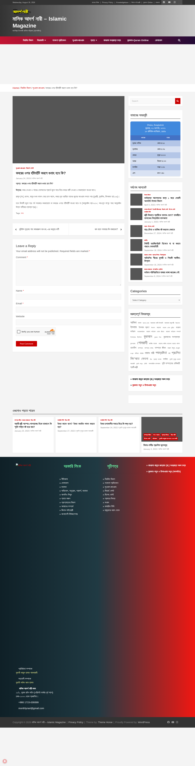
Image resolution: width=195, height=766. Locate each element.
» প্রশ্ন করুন (64, 498)
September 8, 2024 (152, 276)
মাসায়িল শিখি (147, 212)
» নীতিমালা (63, 479)
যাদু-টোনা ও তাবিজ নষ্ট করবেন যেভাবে (159, 229)
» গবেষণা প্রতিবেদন (110, 483)
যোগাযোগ (158, 40)
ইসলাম (133, 327)
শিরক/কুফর (163, 255)
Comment (22, 257)
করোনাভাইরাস (140, 332)
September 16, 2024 (153, 265)
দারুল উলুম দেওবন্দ (174, 348)
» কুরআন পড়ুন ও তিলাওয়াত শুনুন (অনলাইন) (163, 471)
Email (19, 303)
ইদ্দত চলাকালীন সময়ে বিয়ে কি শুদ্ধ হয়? (116, 423)
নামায (147, 352)
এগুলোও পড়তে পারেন (24, 410)
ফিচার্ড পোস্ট (30, 168)
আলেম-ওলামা (146, 323)
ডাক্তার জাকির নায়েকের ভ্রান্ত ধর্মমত (169, 343)
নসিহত (137, 353)
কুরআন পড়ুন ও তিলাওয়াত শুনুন (144, 385)
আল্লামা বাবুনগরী (169, 323)
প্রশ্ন (92, 40)
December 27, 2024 (152, 233)
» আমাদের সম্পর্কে (66, 506)
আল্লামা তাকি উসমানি (156, 323)
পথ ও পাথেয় (156, 435)
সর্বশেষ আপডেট (138, 187)
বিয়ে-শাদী (33, 420)
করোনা (159, 327)
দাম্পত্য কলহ (149, 348)
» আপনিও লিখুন (65, 494)
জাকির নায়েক (153, 343)
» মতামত (63, 487)
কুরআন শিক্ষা (157, 337)
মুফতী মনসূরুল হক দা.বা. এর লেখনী (168, 438)
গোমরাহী (142, 342)
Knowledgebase (122, 2)
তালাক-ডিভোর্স (148, 209)
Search (177, 101)
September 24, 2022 (109, 427)
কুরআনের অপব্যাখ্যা (172, 336)
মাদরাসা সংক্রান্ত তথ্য (112, 40)
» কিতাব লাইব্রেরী (66, 510)
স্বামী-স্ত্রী (134, 367)
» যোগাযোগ (63, 483)
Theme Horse (105, 722)
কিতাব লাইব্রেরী (135, 2)
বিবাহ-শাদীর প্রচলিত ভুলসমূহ (155, 445)
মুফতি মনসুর (139, 363)
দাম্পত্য (140, 348)
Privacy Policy (107, 2)
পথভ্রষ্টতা (161, 353)
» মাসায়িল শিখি (108, 506)
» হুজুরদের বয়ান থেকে (111, 510)
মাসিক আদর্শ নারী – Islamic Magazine (49, 722)
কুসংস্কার (132, 343)
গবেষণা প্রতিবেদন (59, 40)
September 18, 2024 (153, 250)
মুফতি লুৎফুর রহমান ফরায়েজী (84, 431)
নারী (152, 353)
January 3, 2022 (150, 449)
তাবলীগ (133, 347)
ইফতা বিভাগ (147, 195)
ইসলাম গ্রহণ (144, 327)
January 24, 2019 (23, 178)
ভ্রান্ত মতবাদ (157, 359)
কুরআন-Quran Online (138, 40)
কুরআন (148, 336)
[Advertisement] (97, 64)
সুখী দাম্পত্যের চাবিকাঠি (171, 363)
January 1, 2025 (151, 222)
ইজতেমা (178, 323)
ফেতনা (144, 358)
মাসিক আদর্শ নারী (37, 178)
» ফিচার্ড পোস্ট (108, 490)
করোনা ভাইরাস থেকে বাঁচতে (155, 332)
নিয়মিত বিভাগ (27, 40)
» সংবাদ (106, 502)
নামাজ (141, 353)
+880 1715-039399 (28, 702)
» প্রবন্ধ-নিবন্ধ (109, 498)
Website (20, 316)
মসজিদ (165, 359)
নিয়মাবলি (40, 40)
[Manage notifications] (5, 761)
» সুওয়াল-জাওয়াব (109, 487)
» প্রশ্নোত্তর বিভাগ (67, 502)
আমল (145, 226)
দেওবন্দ (131, 353)
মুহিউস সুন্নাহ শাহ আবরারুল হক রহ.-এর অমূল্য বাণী (39, 229)
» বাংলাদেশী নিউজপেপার (68, 514)
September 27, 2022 (66, 431)
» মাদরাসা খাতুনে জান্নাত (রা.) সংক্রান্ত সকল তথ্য (150, 379)
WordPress (144, 722)
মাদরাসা (158, 2)
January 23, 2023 (22, 431)
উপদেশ (153, 328)
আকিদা (133, 322)
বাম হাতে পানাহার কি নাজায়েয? (106, 229)
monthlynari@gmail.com (31, 708)
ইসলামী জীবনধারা (157, 209)
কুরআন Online (148, 2)
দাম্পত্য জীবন (160, 347)
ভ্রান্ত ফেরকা (147, 255)
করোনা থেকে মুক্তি (168, 328)
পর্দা (169, 353)
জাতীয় (145, 240)
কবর (22, 213)
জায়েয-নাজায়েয (148, 269)
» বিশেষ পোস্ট (108, 494)
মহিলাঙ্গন (155, 438)
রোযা (145, 363)
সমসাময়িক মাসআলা (154, 364)
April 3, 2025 (149, 205)
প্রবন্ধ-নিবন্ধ (155, 255)
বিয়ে (151, 359)
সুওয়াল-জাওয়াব (78, 40)
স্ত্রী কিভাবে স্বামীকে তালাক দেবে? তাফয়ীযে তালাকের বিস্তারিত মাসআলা (162, 217)
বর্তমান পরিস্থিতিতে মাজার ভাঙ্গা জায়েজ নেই (161, 272)
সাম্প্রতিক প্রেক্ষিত (158, 269)
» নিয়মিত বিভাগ (109, 479)
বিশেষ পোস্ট (172, 209)
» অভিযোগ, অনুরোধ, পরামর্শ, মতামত (73, 490)
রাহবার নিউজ (95, 2)
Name (20, 290)
